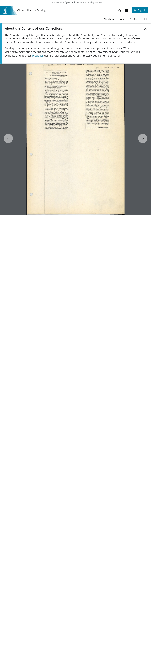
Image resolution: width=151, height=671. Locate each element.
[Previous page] (8, 138)
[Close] (145, 28)
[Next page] (142, 138)
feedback (37, 55)
